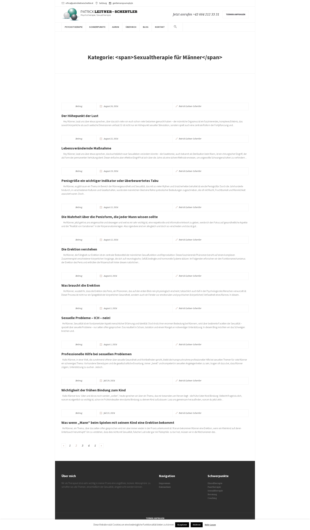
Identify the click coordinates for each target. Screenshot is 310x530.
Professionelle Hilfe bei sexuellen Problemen (96, 354)
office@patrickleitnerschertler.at (79, 3)
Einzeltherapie (215, 483)
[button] (175, 29)
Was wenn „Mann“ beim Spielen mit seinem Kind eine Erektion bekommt (117, 422)
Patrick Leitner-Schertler (190, 106)
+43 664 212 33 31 (206, 14)
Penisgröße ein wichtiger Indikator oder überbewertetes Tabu (109, 180)
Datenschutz (165, 487)
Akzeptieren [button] (182, 524)
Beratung (212, 494)
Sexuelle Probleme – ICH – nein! (86, 318)
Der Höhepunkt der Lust (79, 115)
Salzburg (103, 3)
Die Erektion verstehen (79, 249)
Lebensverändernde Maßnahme (86, 148)
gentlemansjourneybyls (123, 3)
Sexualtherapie (215, 490)
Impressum (164, 483)
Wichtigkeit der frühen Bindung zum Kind (93, 390)
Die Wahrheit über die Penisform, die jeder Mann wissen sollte (109, 216)
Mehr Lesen (210, 524)
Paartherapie (214, 487)
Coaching (212, 498)
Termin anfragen (235, 14)
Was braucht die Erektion (80, 285)
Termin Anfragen (155, 518)
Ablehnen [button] (197, 524)
